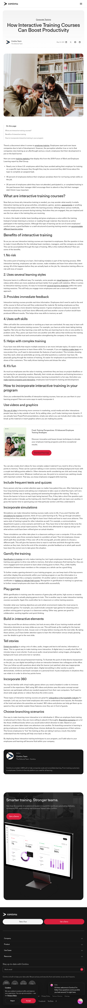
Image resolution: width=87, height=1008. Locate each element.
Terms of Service (57, 996)
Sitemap (67, 996)
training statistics (23, 159)
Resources (7, 956)
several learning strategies (58, 286)
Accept (28, 1001)
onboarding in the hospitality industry (64, 698)
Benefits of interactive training (15, 134)
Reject (12, 1001)
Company (7, 938)
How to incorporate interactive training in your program (24, 138)
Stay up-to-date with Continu (16, 964)
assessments (67, 205)
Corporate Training (43, 20)
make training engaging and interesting (19, 380)
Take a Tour (23, 922)
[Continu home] (11, 4)
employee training (42, 145)
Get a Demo (14, 816)
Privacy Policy (46, 996)
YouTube (50, 1001)
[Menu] (81, 3)
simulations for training (13, 516)
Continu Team (16, 41)
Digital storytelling (11, 646)
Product (7, 944)
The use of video (10, 410)
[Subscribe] (81, 969)
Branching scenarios (67, 720)
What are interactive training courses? (18, 130)
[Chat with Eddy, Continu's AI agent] (80, 1001)
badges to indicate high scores (27, 580)
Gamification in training (13, 559)
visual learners (63, 280)
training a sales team (70, 349)
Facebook (42, 1001)
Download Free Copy (41, 453)
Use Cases (7, 950)
